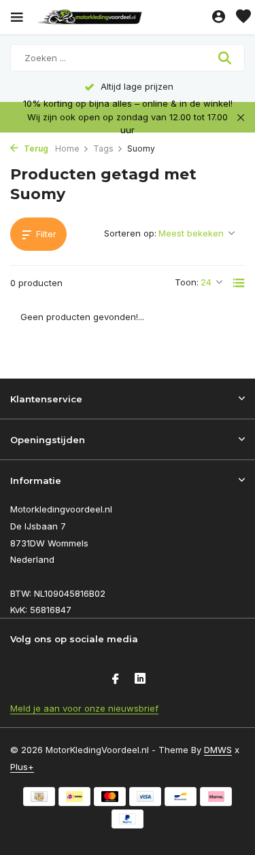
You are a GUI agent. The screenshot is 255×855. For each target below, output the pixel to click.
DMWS (218, 749)
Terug (35, 148)
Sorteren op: (130, 233)
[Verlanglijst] (243, 17)
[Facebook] (115, 679)
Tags (103, 148)
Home (67, 148)
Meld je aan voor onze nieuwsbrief (84, 708)
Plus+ (22, 766)
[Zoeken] (226, 58)
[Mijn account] (218, 17)
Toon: (187, 282)
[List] (239, 283)
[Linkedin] (140, 679)
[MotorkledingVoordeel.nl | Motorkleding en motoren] (122, 17)
